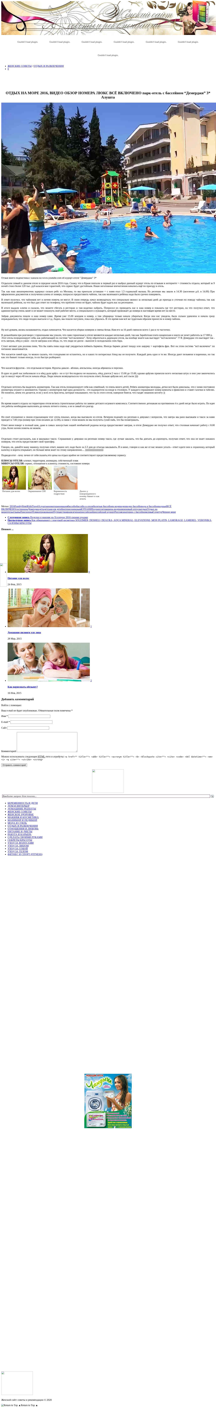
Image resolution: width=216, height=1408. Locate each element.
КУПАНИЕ (87, 509)
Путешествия (60, 512)
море (108, 509)
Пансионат (26, 512)
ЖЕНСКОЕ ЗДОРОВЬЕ (21, 814)
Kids (29, 506)
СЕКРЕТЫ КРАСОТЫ (20, 840)
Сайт (4, 727)
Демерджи (33, 509)
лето (103, 509)
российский (87, 512)
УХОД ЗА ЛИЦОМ (18, 845)
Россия (118, 512)
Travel (35, 506)
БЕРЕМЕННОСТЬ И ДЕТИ (23, 803)
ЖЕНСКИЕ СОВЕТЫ (20, 66)
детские (48, 509)
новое (122, 509)
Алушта (42, 506)
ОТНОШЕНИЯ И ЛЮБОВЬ (23, 828)
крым (78, 509)
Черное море (169, 512)
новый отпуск (132, 509)
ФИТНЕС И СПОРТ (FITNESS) (25, 854)
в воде (116, 506)
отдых (143, 509)
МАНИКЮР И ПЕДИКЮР (22, 820)
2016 (12, 506)
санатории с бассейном (134, 512)
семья (150, 512)
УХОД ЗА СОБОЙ (18, 848)
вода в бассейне (149, 506)
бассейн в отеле (84, 506)
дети (41, 509)
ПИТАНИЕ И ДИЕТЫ (20, 831)
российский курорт (104, 512)
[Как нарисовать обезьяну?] (49, 680)
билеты (97, 506)
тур (160, 512)
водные (162, 506)
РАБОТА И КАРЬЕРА (19, 834)
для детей (57, 509)
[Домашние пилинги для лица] (49, 626)
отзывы (16, 512)
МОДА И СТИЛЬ (17, 823)
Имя (4, 716)
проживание (46, 512)
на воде (115, 509)
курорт (97, 509)
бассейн (72, 506)
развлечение (74, 512)
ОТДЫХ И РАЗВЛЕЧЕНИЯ (49, 66)
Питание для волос (18, 578)
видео (122, 506)
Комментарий (8, 751)
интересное (69, 509)
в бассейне (107, 506)
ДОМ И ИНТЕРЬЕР (18, 806)
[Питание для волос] (48, 572)
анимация (62, 506)
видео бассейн (133, 506)
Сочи (156, 512)
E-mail (5, 722)
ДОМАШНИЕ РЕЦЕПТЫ (22, 808)
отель (9, 512)
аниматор (52, 506)
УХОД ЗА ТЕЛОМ (18, 851)
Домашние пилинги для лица (24, 632)
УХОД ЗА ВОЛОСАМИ (21, 843)
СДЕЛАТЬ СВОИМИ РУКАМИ (25, 837)
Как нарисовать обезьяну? (23, 687)
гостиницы (22, 509)
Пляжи (36, 512)
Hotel (24, 506)
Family (18, 506)
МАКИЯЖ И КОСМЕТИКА (23, 817)
